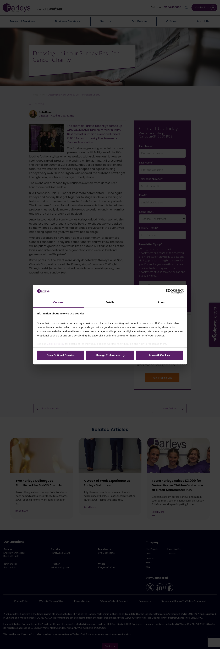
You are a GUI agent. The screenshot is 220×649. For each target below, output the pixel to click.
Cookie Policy (55, 343)
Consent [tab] (58, 302)
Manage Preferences (108, 355)
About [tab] (161, 302)
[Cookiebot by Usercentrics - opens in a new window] (168, 291)
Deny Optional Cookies (60, 355)
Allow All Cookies (159, 355)
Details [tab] (110, 302)
